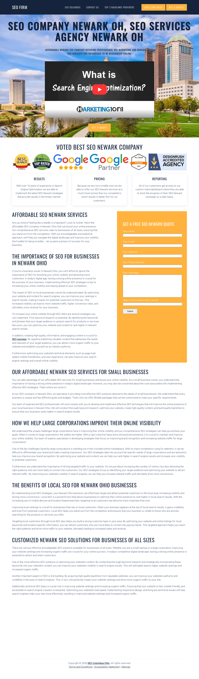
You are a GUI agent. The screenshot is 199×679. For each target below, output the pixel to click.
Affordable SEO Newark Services (49, 214)
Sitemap (125, 666)
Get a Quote (99, 127)
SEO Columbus (73, 7)
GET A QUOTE (176, 7)
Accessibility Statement (107, 666)
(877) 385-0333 (153, 7)
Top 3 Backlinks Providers (119, 7)
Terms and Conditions (81, 666)
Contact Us (92, 7)
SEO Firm (19, 7)
